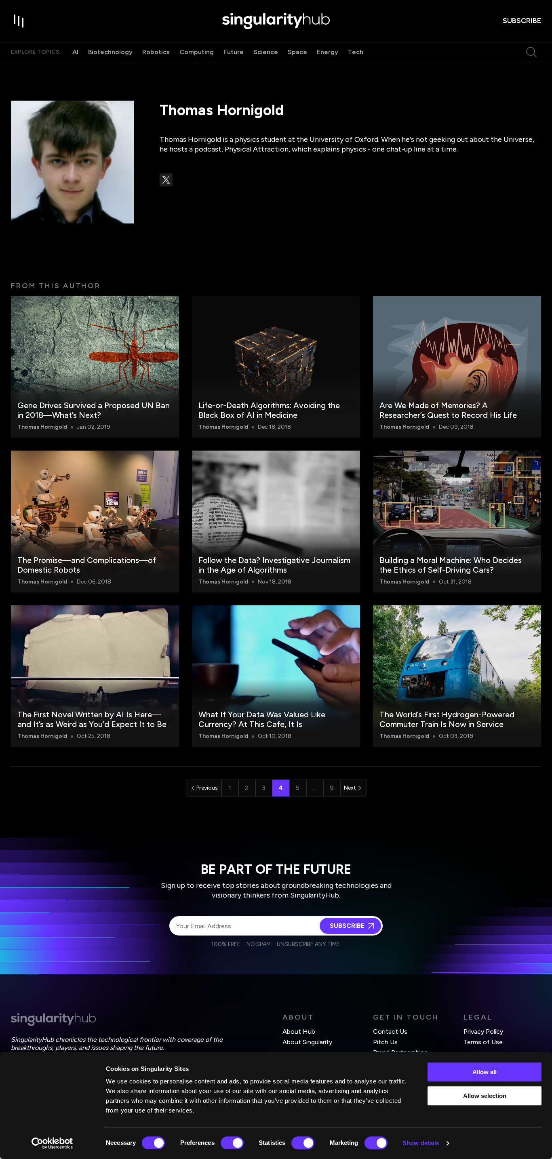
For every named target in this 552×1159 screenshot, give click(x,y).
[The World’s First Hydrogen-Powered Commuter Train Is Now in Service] (457, 676)
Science (265, 52)
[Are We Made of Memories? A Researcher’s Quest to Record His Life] (457, 367)
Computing (196, 52)
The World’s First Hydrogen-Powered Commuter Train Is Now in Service (446, 719)
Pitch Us (385, 1042)
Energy (327, 52)
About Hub (298, 1031)
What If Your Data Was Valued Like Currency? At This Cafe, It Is (261, 719)
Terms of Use (483, 1042)
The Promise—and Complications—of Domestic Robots (86, 565)
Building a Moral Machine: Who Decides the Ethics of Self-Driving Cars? (450, 565)
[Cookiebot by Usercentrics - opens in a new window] (52, 1143)
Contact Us (390, 1031)
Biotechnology (110, 52)
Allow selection (484, 1095)
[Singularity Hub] (276, 21)
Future (233, 52)
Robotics (156, 52)
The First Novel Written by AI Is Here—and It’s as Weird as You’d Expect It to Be (91, 719)
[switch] (232, 1142)
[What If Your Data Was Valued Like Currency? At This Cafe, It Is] (276, 676)
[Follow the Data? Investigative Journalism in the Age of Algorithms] (276, 521)
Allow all (484, 1071)
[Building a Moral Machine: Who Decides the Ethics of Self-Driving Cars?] (457, 521)
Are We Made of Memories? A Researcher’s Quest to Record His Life (448, 410)
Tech (355, 52)
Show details (420, 1143)
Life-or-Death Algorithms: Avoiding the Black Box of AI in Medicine (269, 410)
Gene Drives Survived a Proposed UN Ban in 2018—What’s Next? (93, 410)
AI (75, 52)
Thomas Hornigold (42, 427)
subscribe (522, 20)
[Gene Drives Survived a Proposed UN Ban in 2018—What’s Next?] (95, 367)
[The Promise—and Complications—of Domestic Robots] (95, 521)
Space (297, 52)
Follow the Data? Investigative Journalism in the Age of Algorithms (274, 565)
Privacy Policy (483, 1031)
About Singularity (307, 1042)
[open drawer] (19, 21)
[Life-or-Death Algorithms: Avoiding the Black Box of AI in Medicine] (276, 367)
